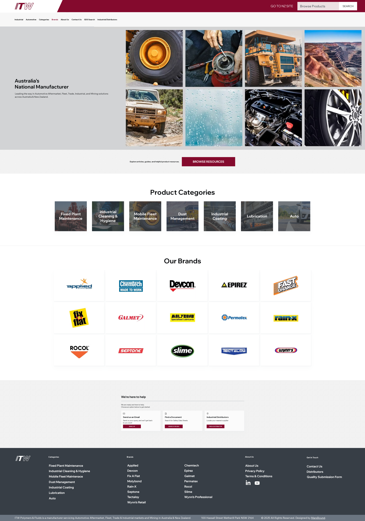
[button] (44, 19)
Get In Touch (312, 457)
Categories (53, 457)
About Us (249, 457)
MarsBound (318, 517)
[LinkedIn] (248, 483)
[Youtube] (257, 483)
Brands (130, 457)
